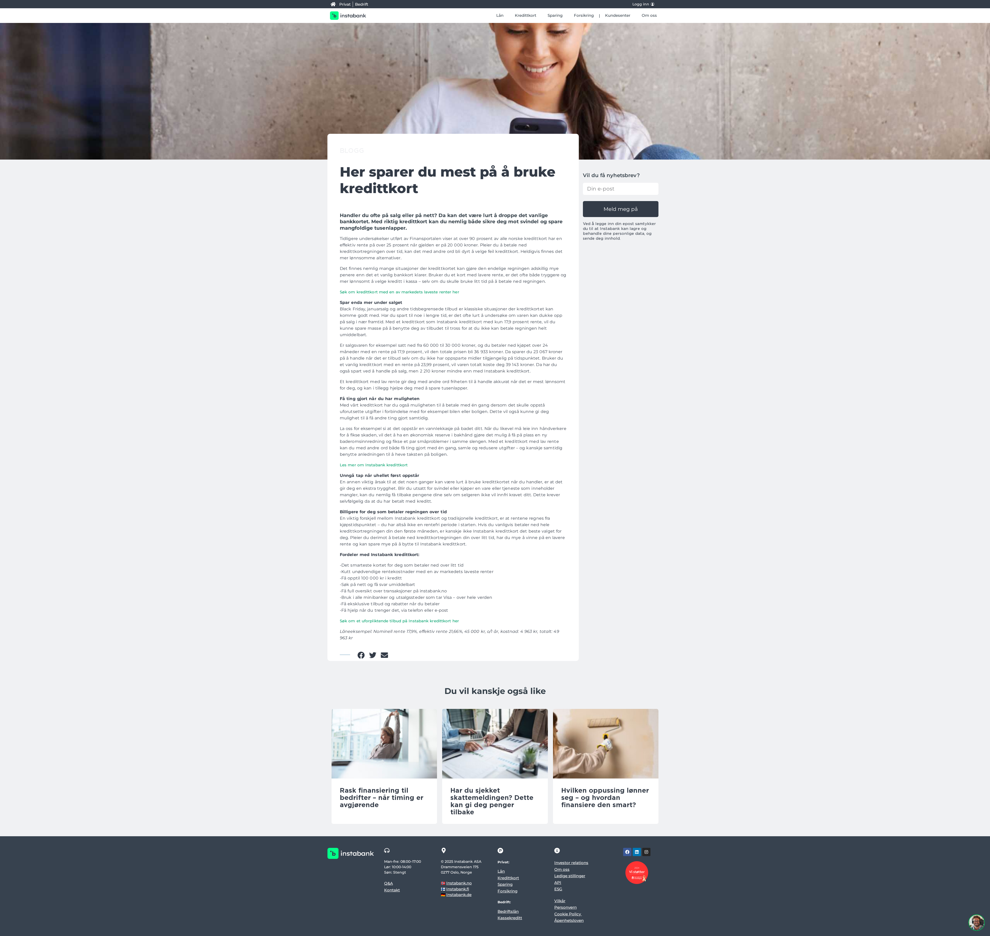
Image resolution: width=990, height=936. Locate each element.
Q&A (388, 883)
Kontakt (392, 890)
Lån (500, 15)
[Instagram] (646, 852)
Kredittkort (525, 15)
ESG (558, 889)
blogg (352, 150)
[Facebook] (627, 852)
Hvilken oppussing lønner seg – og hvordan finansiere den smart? (605, 797)
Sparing (555, 15)
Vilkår (559, 900)
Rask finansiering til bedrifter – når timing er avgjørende (381, 797)
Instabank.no (459, 883)
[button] (361, 655)
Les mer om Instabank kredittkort (374, 464)
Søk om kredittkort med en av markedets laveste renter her (399, 291)
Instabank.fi (457, 889)
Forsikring (584, 15)
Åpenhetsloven (569, 920)
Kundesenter (617, 15)
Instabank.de (459, 894)
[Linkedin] (637, 852)
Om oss (649, 15)
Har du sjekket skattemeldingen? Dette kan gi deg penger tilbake (491, 801)
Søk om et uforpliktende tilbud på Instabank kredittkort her (399, 620)
